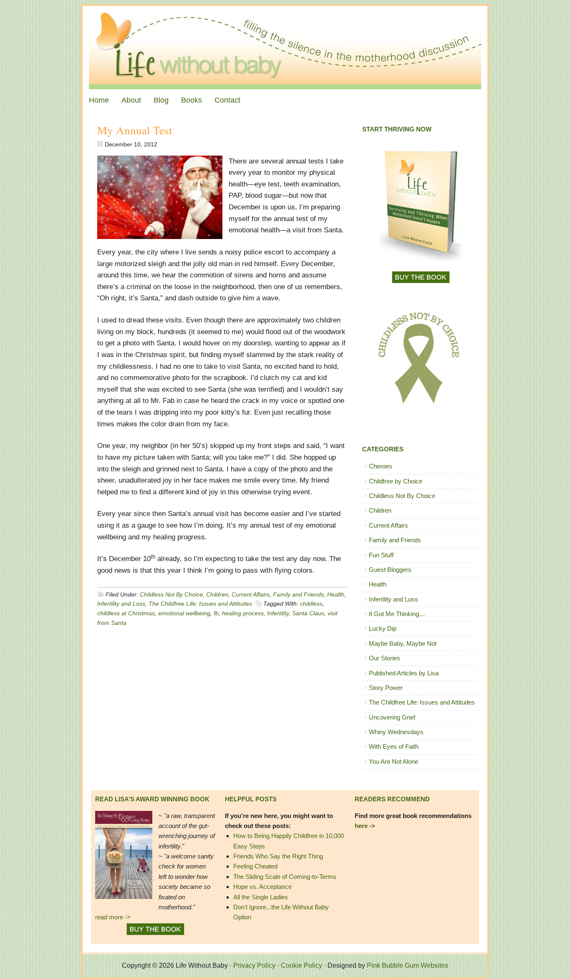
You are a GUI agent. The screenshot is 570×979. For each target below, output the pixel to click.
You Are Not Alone (393, 761)
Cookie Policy (301, 965)
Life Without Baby (285, 47)
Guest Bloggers (390, 569)
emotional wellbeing (184, 613)
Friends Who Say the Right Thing (278, 856)
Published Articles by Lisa (404, 673)
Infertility (278, 613)
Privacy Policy (254, 965)
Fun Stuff (381, 555)
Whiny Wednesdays (396, 731)
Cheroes (380, 466)
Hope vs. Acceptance (262, 886)
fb (216, 613)
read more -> (113, 917)
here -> (365, 825)
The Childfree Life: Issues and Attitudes (200, 603)
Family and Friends (298, 594)
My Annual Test (134, 130)
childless (311, 603)
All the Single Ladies (260, 897)
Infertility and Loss (121, 603)
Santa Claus (308, 613)
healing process (243, 613)
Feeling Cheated (255, 866)
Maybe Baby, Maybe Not (402, 643)
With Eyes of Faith (394, 746)
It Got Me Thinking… (397, 613)
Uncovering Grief (392, 717)
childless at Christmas (126, 613)
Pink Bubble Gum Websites (407, 965)
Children (217, 594)
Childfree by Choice (395, 481)
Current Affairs (251, 594)
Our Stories (384, 658)
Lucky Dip (382, 628)
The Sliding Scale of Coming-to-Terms (284, 876)
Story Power (386, 687)
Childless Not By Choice (171, 594)
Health (335, 594)
